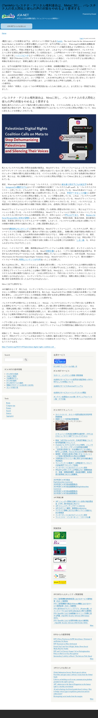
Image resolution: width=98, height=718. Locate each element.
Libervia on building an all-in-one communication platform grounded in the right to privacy (73, 680)
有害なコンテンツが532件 (30, 259)
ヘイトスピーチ (22, 55)
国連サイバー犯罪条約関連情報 (67, 419)
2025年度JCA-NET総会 (62, 480)
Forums (8, 408)
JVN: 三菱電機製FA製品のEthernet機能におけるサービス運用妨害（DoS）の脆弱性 (72, 605)
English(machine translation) (63, 482)
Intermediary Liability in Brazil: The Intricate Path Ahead (73, 656)
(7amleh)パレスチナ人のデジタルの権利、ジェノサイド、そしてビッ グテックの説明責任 (74, 446)
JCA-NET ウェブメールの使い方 (65, 366)
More (91, 625)
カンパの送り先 (12, 387)
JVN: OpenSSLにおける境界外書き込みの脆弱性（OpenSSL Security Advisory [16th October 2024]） (71, 621)
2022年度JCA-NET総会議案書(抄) (66, 491)
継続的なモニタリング (19, 228)
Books (8, 403)
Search (8, 411)
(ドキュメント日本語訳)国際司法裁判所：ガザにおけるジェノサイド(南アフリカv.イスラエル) (74, 435)
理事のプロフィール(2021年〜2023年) (20, 385)
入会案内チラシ (12, 378)
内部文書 (50, 251)
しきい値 (80, 240)
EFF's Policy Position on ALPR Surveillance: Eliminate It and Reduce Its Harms (73, 640)
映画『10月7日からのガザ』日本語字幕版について (74, 440)
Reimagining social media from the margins (68, 696)
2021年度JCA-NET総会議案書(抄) (66, 493)
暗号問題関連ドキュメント (65, 442)
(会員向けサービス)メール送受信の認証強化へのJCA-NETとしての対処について (73, 380)
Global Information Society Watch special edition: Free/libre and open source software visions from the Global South (73, 674)
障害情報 (79, 375)
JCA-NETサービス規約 (15, 383)
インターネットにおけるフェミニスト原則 (71, 467)
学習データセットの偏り (77, 192)
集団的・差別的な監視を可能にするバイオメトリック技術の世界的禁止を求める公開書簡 (74, 455)
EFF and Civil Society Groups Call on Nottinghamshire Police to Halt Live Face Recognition (72, 652)
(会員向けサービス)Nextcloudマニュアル (68, 386)
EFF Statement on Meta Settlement (65, 644)
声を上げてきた (71, 215)
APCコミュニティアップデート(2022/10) (70, 506)
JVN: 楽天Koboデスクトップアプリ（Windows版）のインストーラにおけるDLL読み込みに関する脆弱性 (73, 609)
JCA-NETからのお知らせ (16, 26)
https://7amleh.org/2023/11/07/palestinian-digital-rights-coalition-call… (29, 346)
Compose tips (10, 405)
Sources (8, 413)
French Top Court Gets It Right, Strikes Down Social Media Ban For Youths (71, 647)
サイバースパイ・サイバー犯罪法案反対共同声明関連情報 (74, 415)
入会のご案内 (11, 376)
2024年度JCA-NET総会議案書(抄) (66, 484)
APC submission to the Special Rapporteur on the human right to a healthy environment (72, 685)
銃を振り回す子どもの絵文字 (74, 184)
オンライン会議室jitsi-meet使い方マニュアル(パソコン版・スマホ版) (73, 398)
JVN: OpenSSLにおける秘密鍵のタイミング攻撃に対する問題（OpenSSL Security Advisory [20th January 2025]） (73, 615)
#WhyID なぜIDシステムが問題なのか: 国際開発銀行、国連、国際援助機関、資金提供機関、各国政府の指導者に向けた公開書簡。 (74, 472)
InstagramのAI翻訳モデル (16, 187)
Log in (82, 38)
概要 (86, 447)
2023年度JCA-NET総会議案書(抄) (66, 486)
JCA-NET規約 (11, 381)
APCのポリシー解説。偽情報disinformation (71, 508)
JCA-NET (23, 15)
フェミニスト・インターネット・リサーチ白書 (73, 517)
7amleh (60, 41)
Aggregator (10, 416)
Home (4, 33)
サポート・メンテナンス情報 (64, 375)
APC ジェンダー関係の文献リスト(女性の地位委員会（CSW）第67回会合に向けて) (74, 502)
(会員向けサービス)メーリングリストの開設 (70, 392)
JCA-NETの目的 (12, 374)
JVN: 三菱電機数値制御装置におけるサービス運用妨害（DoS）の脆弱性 (73, 600)
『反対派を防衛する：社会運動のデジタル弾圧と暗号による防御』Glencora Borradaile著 (74, 450)
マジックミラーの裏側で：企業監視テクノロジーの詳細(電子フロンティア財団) (74, 464)
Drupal (93, 14)
